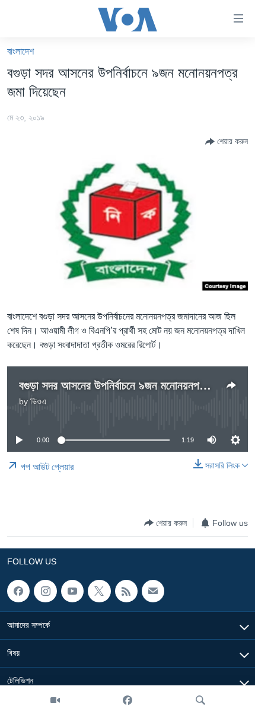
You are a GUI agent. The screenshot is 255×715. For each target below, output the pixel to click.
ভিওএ (38, 401)
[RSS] (126, 591)
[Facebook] (127, 700)
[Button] (226, 142)
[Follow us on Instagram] (45, 591)
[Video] (55, 700)
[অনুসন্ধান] (200, 700)
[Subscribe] (153, 591)
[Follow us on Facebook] (18, 591)
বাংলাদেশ (20, 51)
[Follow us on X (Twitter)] (99, 591)
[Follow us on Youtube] (72, 591)
